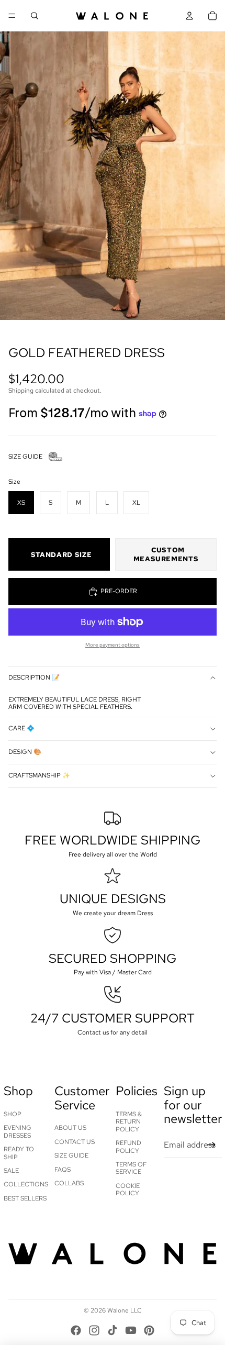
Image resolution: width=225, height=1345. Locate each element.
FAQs (62, 1169)
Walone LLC (124, 1310)
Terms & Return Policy (129, 1121)
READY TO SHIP (19, 1153)
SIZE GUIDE (25, 456)
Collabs (69, 1183)
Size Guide (71, 1155)
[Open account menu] (189, 15)
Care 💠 (21, 728)
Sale (11, 1170)
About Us (70, 1128)
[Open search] (34, 15)
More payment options (112, 644)
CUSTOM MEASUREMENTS (166, 554)
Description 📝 (34, 677)
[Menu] (12, 16)
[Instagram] (94, 1330)
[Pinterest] (149, 1330)
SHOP (12, 1114)
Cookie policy (128, 1189)
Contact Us (74, 1142)
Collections (26, 1184)
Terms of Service (131, 1168)
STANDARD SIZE (61, 554)
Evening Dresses (17, 1131)
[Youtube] (131, 1330)
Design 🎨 (24, 752)
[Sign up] (211, 1145)
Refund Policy (128, 1146)
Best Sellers (25, 1198)
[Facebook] (76, 1330)
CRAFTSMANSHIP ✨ (39, 775)
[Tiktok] (112, 1330)
